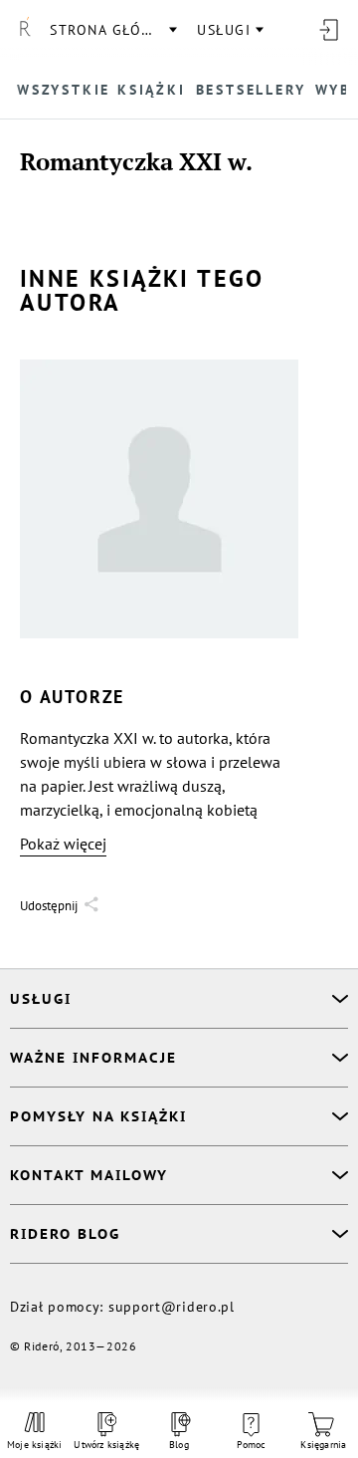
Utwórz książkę (107, 1444)
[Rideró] (25, 30)
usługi (224, 30)
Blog (179, 1444)
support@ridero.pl (171, 1307)
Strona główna (112, 30)
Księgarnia (323, 1444)
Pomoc (252, 1444)
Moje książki (34, 1444)
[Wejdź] (328, 30)
